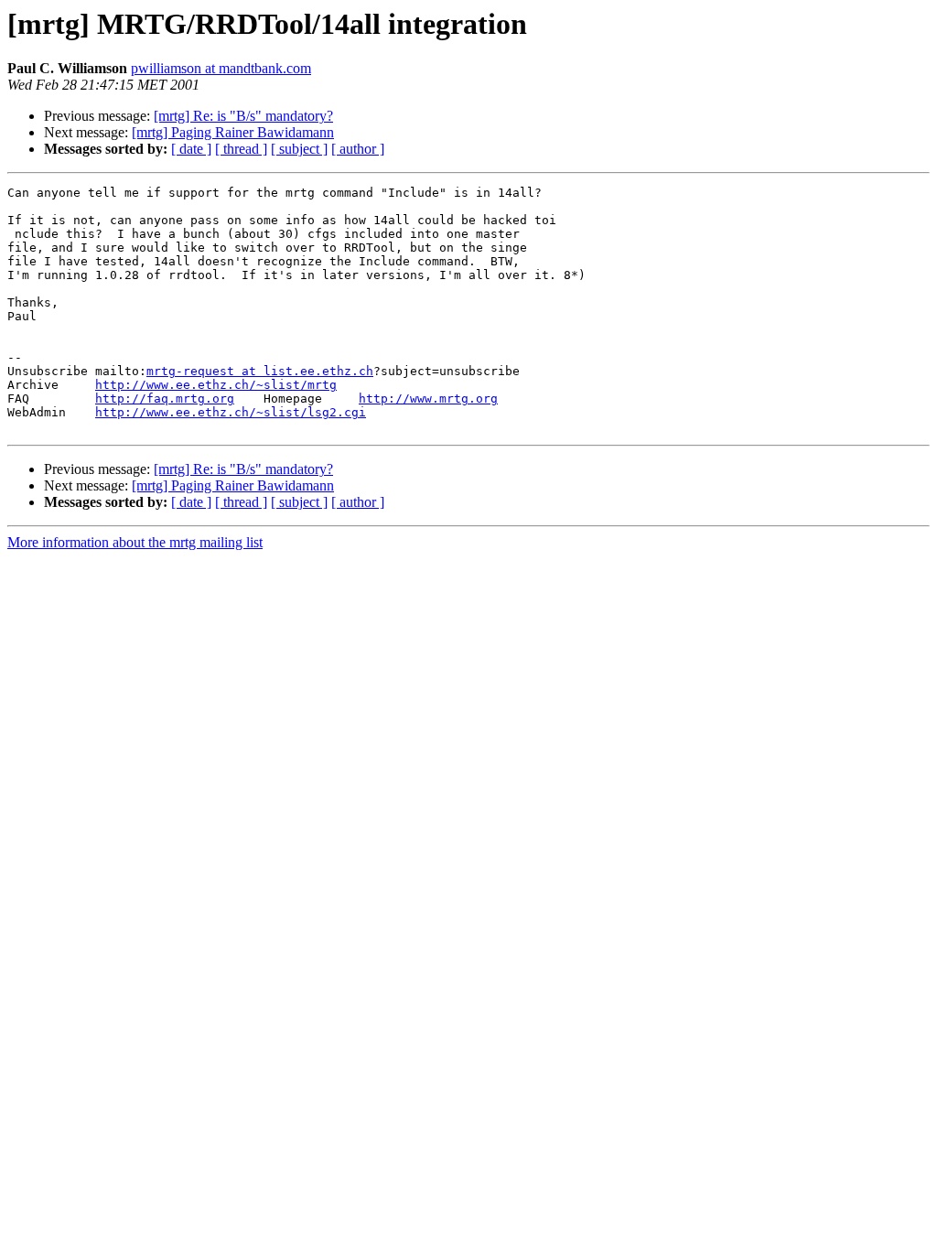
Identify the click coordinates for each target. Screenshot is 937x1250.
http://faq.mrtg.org (164, 398)
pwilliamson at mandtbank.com (221, 68)
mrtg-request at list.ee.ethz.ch (259, 371)
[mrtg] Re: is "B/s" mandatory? (243, 116)
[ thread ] (241, 148)
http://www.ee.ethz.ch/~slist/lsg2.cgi (230, 412)
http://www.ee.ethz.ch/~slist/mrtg (216, 385)
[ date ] (191, 148)
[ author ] (357, 148)
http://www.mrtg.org (428, 398)
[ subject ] (299, 148)
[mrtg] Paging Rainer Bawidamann (233, 132)
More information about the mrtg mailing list (135, 542)
